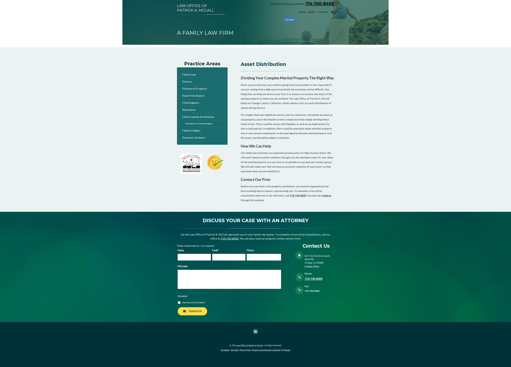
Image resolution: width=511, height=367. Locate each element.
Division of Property (194, 88)
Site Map (234, 350)
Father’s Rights (191, 130)
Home (302, 12)
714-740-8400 (319, 3)
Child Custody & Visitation (198, 116)
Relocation (188, 109)
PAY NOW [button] (289, 20)
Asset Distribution (193, 95)
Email (215, 250)
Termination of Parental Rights (198, 123)
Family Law (189, 74)
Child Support (190, 102)
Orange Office (312, 266)
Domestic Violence (193, 137)
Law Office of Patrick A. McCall (195, 8)
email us (326, 195)
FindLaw (286, 350)
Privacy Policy (245, 350)
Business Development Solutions (266, 350)
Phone (250, 250)
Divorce (187, 81)
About (312, 12)
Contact (323, 12)
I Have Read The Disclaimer (194, 303)
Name (181, 250)
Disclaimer (182, 296)
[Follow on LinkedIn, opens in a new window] (255, 331)
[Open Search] (332, 12)
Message (183, 266)
